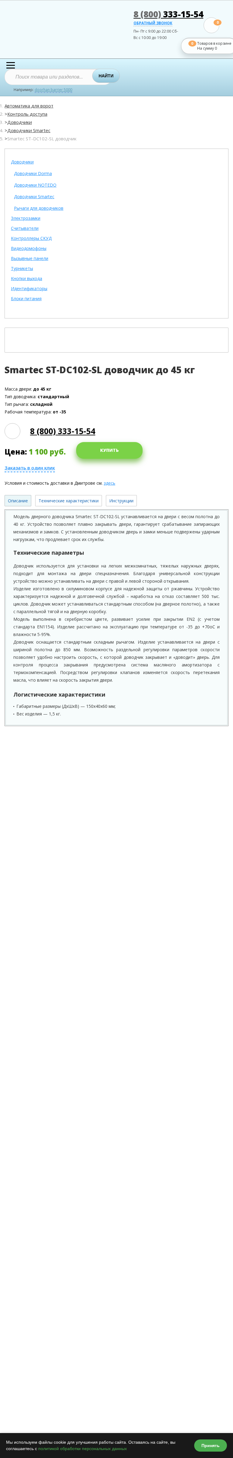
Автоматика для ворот (29, 106)
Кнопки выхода (26, 278)
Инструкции (121, 501)
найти (106, 75)
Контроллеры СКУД (31, 238)
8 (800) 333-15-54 (62, 431)
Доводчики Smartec (28, 130)
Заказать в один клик (30, 468)
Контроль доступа (27, 114)
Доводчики (19, 122)
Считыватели (25, 228)
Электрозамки (25, 218)
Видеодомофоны (28, 248)
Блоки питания (26, 298)
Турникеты (22, 268)
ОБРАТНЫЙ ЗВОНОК (152, 23)
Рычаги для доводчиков (38, 208)
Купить (109, 450)
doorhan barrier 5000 (53, 90)
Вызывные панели (29, 258)
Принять (210, 1445)
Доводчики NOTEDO (35, 185)
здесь (109, 483)
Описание (18, 501)
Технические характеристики (69, 501)
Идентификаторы (29, 288)
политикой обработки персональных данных (82, 1448)
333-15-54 (168, 14)
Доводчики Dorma (33, 173)
